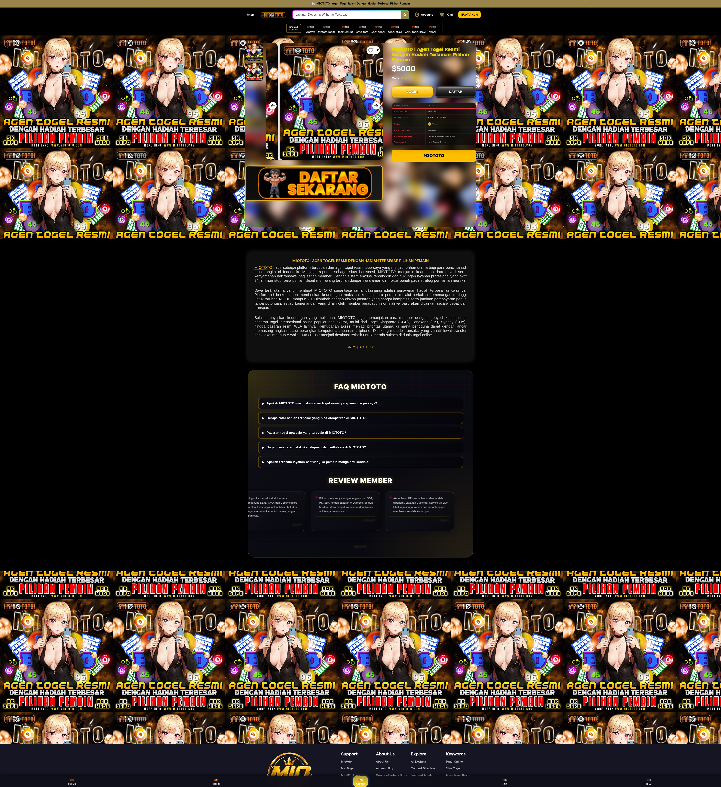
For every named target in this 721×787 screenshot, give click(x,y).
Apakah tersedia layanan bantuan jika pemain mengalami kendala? (318, 462)
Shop (250, 14)
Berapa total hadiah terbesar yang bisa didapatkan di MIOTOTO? (317, 418)
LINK (504, 784)
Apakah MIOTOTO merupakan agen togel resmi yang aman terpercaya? (322, 403)
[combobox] (347, 15)
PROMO (72, 784)
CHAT (649, 784)
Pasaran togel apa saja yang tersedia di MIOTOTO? (306, 432)
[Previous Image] (273, 105)
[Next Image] (376, 105)
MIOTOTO (433, 156)
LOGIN (412, 92)
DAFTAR (455, 92)
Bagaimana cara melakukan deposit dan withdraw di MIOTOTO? (316, 447)
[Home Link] (273, 14)
